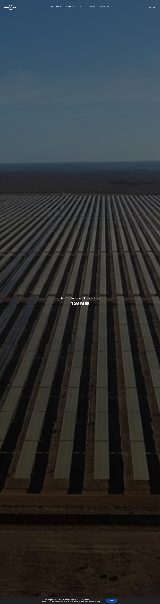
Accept (111, 601)
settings (97, 602)
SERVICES (68, 6)
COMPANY (55, 6)
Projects (91, 6)
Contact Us (104, 6)
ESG (79, 6)
